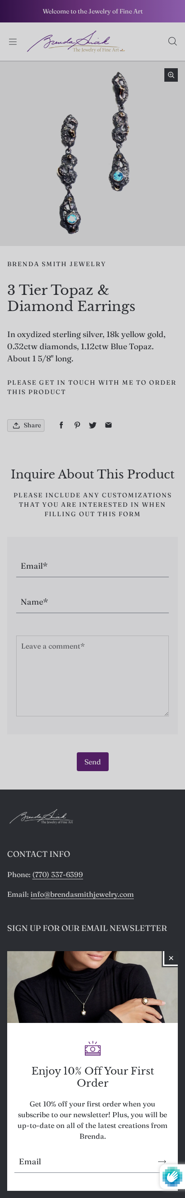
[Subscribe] (162, 1161)
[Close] (171, 958)
